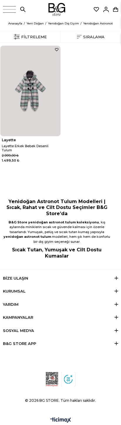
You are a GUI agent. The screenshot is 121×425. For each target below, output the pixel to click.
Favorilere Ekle (56, 49)
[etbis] (52, 379)
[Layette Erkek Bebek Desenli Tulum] (30, 91)
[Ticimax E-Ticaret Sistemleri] (60, 420)
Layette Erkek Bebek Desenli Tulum (25, 148)
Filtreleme (34, 36)
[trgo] (68, 379)
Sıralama (94, 36)
